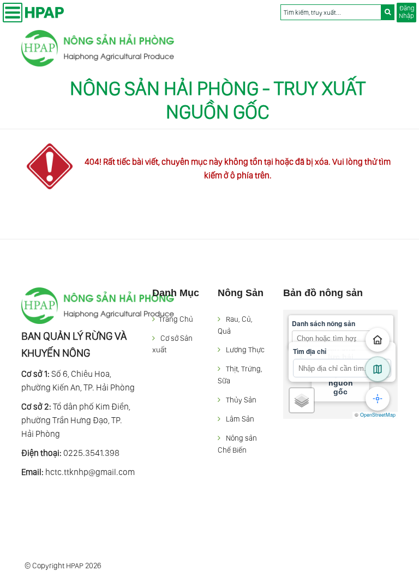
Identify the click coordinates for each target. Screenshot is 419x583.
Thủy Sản (241, 399)
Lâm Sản (240, 418)
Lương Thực (245, 349)
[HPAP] (97, 59)
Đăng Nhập (406, 12)
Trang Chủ (176, 319)
